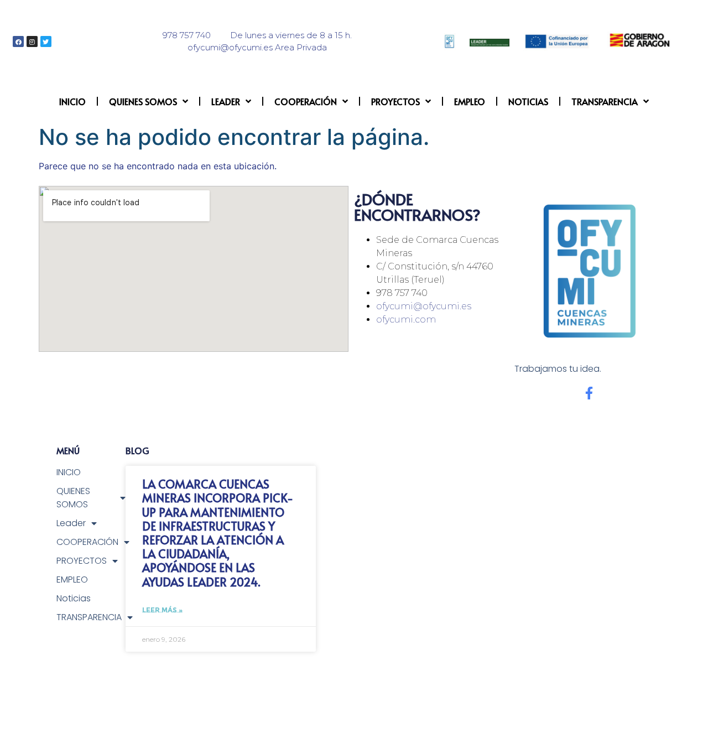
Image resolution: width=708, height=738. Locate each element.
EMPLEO (469, 101)
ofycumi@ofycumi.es (423, 306)
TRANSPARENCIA (604, 101)
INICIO (72, 101)
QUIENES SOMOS (143, 101)
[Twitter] (45, 41)
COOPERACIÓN (305, 101)
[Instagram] (32, 41)
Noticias (528, 101)
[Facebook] (18, 41)
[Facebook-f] (588, 393)
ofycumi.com (406, 319)
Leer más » (162, 610)
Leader (225, 101)
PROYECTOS (395, 101)
